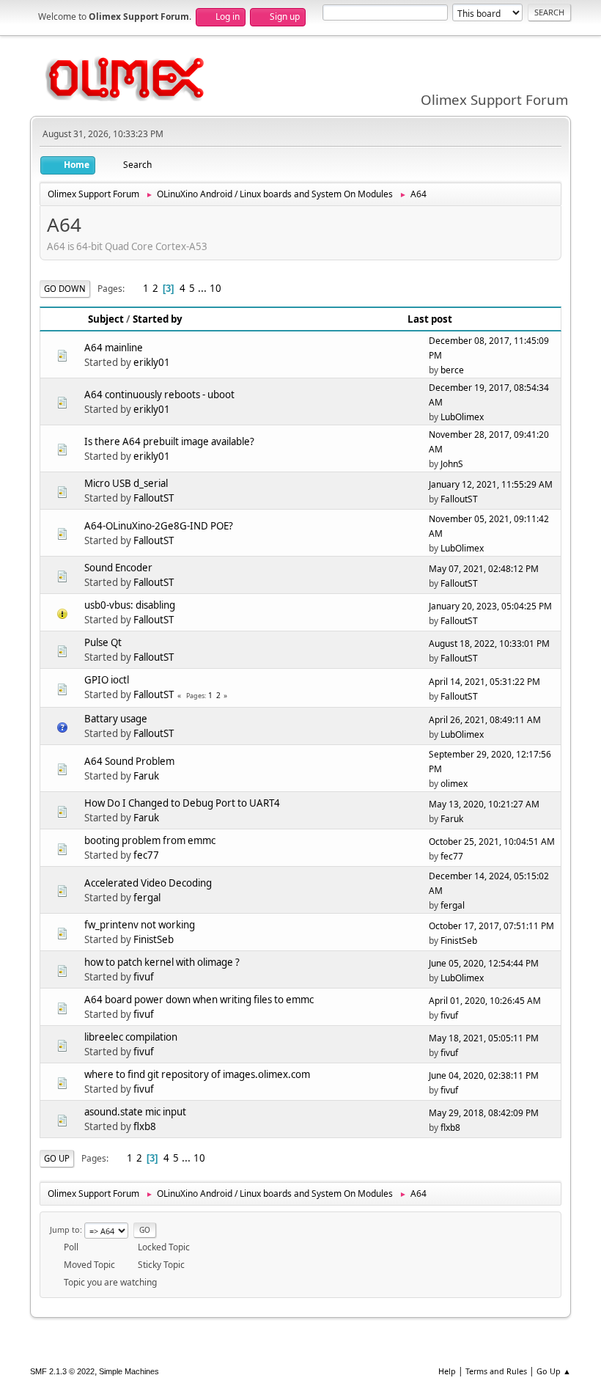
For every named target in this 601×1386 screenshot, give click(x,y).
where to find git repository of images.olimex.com (197, 1074)
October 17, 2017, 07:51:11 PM (491, 926)
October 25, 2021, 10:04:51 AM (492, 841)
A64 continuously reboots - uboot (159, 394)
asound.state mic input (135, 1111)
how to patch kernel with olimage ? (162, 962)
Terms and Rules (496, 1370)
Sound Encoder (118, 567)
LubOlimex (462, 417)
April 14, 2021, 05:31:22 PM (484, 681)
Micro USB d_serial (126, 483)
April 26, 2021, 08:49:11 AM (485, 720)
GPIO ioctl (106, 679)
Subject (106, 319)
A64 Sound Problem (129, 761)
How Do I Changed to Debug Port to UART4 (182, 803)
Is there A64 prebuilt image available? (169, 441)
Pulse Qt (103, 642)
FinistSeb (153, 939)
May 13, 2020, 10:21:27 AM (484, 804)
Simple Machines (129, 1371)
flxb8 (144, 1126)
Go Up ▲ (554, 1370)
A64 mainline (113, 347)
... (203, 288)
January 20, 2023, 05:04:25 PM (490, 606)
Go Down (65, 288)
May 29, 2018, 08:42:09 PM (484, 1113)
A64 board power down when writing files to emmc (199, 999)
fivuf (143, 976)
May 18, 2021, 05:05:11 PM (484, 1038)
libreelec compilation (130, 1037)
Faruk (146, 775)
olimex (454, 783)
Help (447, 1370)
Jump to (65, 1229)
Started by (157, 319)
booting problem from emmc (149, 840)
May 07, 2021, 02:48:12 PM (484, 568)
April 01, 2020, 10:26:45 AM (485, 1000)
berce (452, 370)
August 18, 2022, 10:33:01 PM (489, 643)
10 (215, 288)
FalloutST (153, 498)
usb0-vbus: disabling (129, 605)
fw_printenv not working (139, 924)
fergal (147, 897)
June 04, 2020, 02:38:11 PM (484, 1075)
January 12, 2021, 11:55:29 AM (491, 484)
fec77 (146, 855)
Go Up (57, 1158)
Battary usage (115, 718)
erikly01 (151, 362)
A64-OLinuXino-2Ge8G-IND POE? (158, 525)
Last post (430, 319)
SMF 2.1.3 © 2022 (62, 1371)
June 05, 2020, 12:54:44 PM (484, 963)
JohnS (451, 464)
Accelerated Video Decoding (148, 883)
